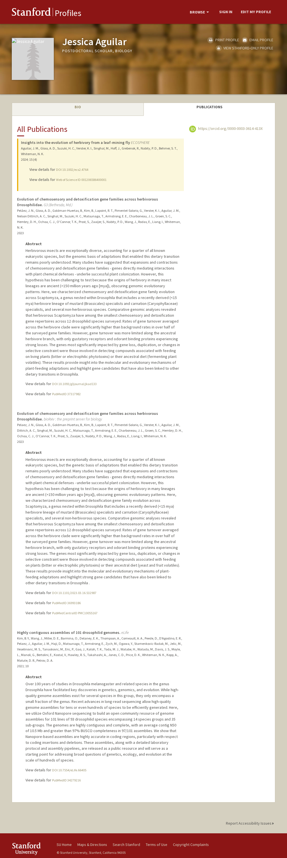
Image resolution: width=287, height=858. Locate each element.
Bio (78, 106)
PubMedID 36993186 (66, 603)
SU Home (64, 844)
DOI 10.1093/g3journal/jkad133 (74, 384)
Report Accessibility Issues (249, 823)
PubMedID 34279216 (66, 780)
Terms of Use (156, 844)
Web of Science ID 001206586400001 (81, 180)
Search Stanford (126, 844)
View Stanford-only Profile (248, 47)
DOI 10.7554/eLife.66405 (69, 770)
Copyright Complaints (191, 844)
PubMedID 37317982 (66, 394)
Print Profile (226, 39)
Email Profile (261, 39)
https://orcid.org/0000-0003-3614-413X (230, 128)
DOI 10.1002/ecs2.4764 (72, 169)
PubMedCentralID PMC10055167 (75, 613)
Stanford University (31, 848)
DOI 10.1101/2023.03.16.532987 (74, 593)
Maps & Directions (92, 844)
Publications (209, 106)
